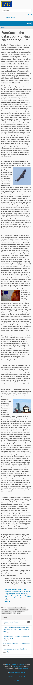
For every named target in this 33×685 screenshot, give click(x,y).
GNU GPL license (23, 668)
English (13, 17)
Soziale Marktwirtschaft (18, 611)
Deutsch (7, 17)
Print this (7, 601)
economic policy (24, 609)
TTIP (14, 613)
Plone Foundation (17, 666)
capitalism (4, 609)
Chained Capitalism (7, 613)
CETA (18, 613)
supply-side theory (6, 611)
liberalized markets (13, 609)
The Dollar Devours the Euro (11, 622)
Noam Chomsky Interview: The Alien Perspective (16, 643)
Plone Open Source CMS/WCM (15, 664)
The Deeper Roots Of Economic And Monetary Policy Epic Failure (16, 637)
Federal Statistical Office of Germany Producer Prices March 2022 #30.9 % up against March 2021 (16, 629)
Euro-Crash (15, 607)
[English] (6, 4)
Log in (30, 14)
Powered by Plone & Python (17, 672)
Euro (10, 607)
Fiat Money (22, 607)
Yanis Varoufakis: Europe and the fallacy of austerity (15, 650)
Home (3, 27)
